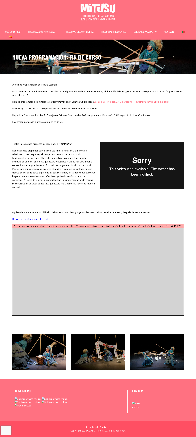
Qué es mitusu (13, 31)
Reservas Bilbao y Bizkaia (80, 31)
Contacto (169, 31)
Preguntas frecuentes (113, 31)
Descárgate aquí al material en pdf (30, 219)
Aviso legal (92, 427)
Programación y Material (41, 31)
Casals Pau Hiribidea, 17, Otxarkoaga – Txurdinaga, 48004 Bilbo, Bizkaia (131, 101)
